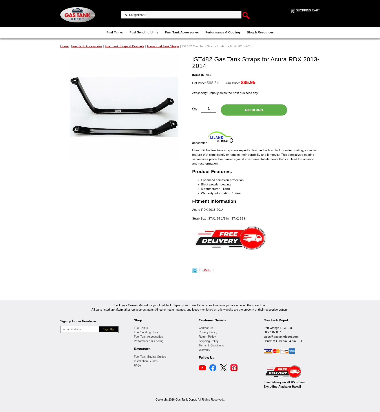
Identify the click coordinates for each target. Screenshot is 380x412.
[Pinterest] (234, 368)
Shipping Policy (209, 341)
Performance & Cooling (222, 32)
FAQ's (138, 365)
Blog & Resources (260, 32)
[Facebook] (212, 368)
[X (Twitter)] (223, 368)
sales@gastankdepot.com (281, 336)
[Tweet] (194, 271)
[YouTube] (202, 368)
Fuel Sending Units (144, 32)
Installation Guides (146, 361)
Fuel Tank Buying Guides (150, 356)
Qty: (195, 109)
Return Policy (207, 336)
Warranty (204, 350)
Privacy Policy (208, 332)
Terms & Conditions (211, 345)
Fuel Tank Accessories (182, 32)
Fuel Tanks (114, 32)
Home (64, 46)
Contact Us (206, 328)
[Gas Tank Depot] (77, 14)
